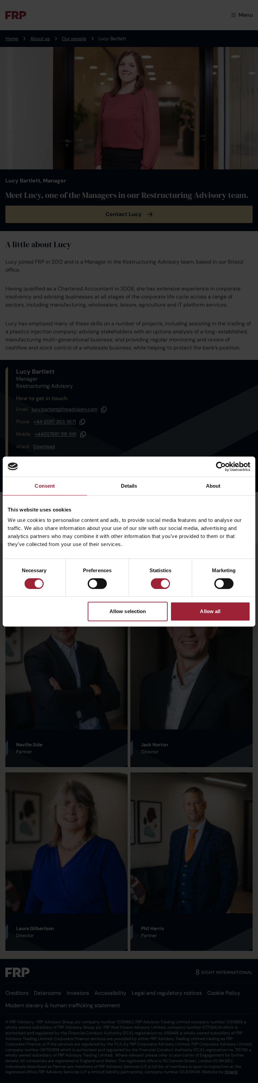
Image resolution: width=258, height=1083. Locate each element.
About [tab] (213, 486)
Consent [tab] (45, 486)
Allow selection (128, 611)
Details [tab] (129, 486)
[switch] (97, 583)
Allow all (210, 611)
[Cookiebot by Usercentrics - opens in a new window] (220, 467)
